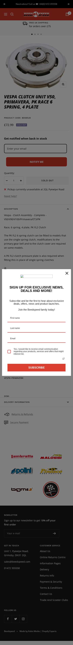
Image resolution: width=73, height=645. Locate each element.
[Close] (67, 273)
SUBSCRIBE (36, 367)
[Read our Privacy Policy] (63, 359)
